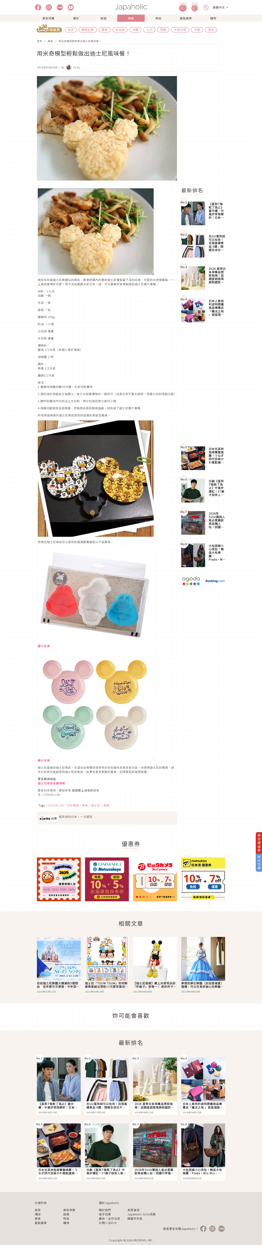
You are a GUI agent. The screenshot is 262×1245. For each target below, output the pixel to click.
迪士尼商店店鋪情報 (51, 783)
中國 (197, 29)
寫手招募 (105, 1214)
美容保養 (48, 18)
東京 (71, 29)
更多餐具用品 (47, 779)
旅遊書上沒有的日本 (85, 790)
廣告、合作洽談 (109, 1218)
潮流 (76, 18)
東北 (211, 29)
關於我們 (105, 1210)
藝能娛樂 (186, 18)
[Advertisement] (205, 129)
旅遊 (104, 18)
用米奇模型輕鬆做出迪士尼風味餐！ (80, 41)
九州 (149, 29)
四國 (163, 29)
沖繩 (135, 29)
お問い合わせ (108, 1223)
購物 (213, 18)
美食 (131, 18)
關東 (105, 29)
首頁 (39, 41)
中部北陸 (180, 29)
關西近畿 (88, 29)
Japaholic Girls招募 (141, 1214)
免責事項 (133, 1210)
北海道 (120, 29)
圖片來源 (44, 646)
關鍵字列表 (135, 1218)
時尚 (158, 18)
